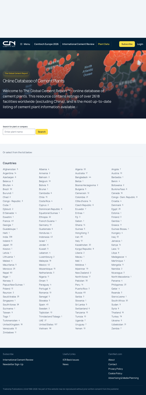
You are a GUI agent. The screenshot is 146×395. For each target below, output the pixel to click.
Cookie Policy (115, 373)
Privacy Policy (115, 368)
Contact (112, 364)
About (111, 359)
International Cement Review (78, 44)
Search (42, 131)
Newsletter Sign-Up (13, 364)
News (65, 364)
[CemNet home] (9, 44)
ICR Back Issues (71, 359)
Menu (27, 44)
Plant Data (103, 44)
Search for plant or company (15, 126)
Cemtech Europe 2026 (46, 44)
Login (140, 44)
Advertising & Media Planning (123, 378)
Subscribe (127, 44)
